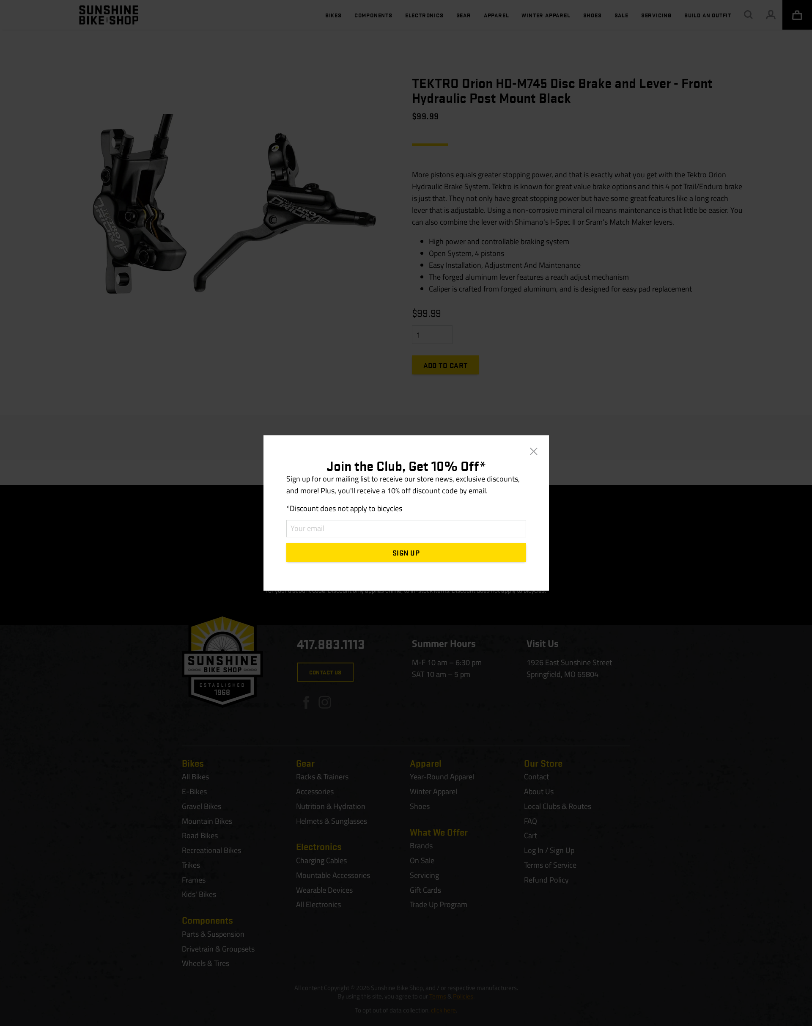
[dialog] (406, 513)
